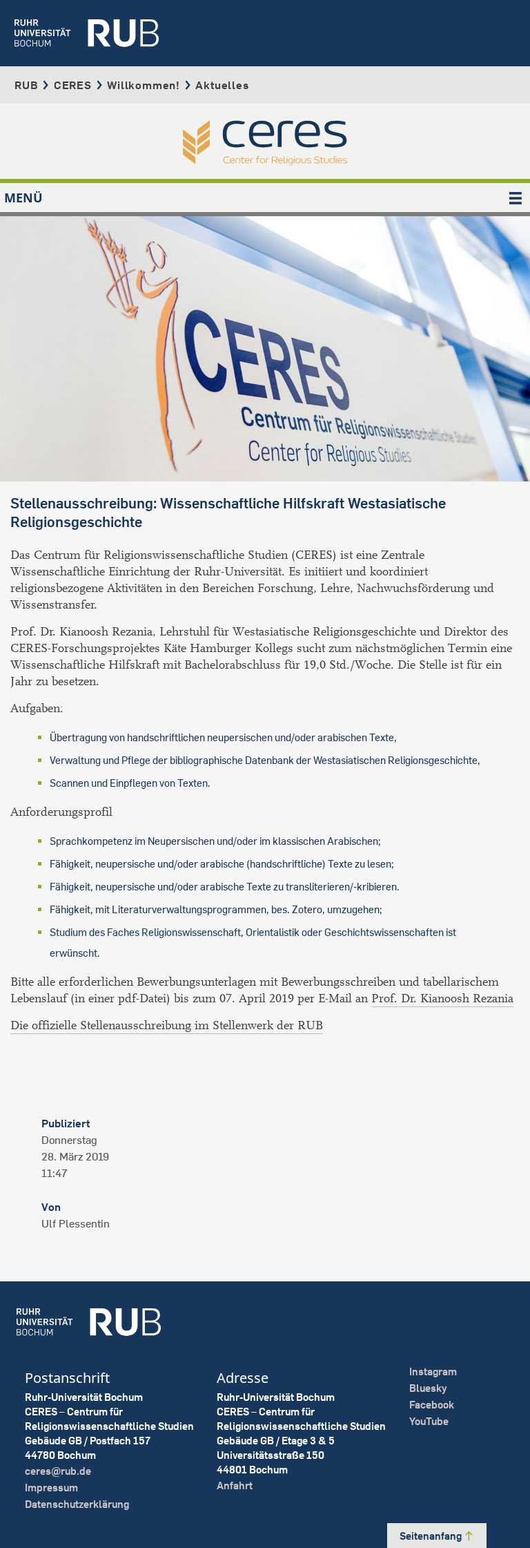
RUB (26, 85)
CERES (73, 85)
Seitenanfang (432, 1535)
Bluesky (428, 1388)
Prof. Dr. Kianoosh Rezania (442, 998)
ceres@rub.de (58, 1471)
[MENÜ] (515, 197)
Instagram (433, 1371)
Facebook (431, 1404)
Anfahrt (235, 1485)
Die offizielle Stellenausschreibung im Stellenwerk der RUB (166, 1025)
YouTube (429, 1421)
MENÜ (23, 197)
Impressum (51, 1487)
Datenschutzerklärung (77, 1504)
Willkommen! (143, 85)
